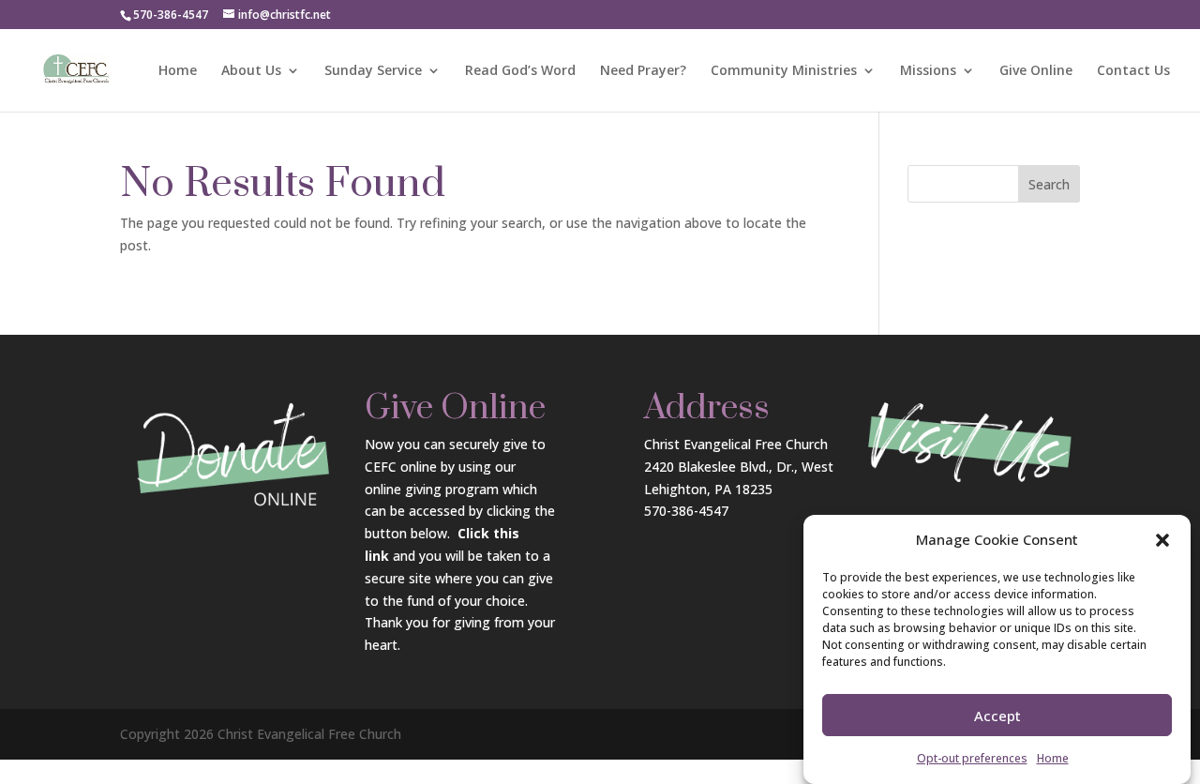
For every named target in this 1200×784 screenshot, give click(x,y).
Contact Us (1133, 71)
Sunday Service (373, 71)
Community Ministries (784, 71)
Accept (997, 716)
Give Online (1035, 71)
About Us (251, 71)
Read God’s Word (520, 71)
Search (1049, 184)
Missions (928, 71)
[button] (1162, 540)
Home (1053, 758)
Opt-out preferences (972, 758)
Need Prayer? (643, 71)
